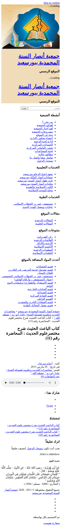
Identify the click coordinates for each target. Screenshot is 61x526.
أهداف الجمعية (45, 125)
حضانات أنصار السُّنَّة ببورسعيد (36, 177)
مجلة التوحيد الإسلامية (40, 190)
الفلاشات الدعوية (43, 240)
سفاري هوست (51, 523)
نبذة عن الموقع (44, 134)
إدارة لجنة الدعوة (43, 141)
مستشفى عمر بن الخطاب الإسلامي (33, 203)
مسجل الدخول (35, 448)
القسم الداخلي (45, 298)
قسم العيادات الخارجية (40, 289)
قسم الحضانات (44, 266)
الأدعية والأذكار (44, 243)
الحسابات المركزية (42, 144)
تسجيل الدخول (45, 160)
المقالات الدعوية (44, 220)
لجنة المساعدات (44, 151)
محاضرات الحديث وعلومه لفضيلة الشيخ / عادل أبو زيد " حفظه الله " (31, 314)
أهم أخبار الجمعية (43, 128)
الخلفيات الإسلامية (43, 253)
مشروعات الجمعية (42, 131)
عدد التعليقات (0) (50, 376)
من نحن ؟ (47, 122)
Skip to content (52, 2)
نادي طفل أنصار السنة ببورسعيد (35, 180)
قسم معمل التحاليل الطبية (38, 305)
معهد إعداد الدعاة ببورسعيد (38, 174)
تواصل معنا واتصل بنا (41, 157)
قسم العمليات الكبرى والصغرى (35, 302)
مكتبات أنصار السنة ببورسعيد (37, 183)
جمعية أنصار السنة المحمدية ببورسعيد (39, 311)
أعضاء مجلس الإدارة (41, 138)
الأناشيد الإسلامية (43, 246)
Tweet (49, 405)
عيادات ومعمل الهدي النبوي (37, 207)
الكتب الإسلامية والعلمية (39, 187)
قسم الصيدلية (45, 292)
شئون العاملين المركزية (39, 147)
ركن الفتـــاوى (45, 236)
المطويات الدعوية (43, 249)
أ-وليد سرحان (44, 363)
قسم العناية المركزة (41, 295)
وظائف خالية (45, 154)
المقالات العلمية (44, 223)
